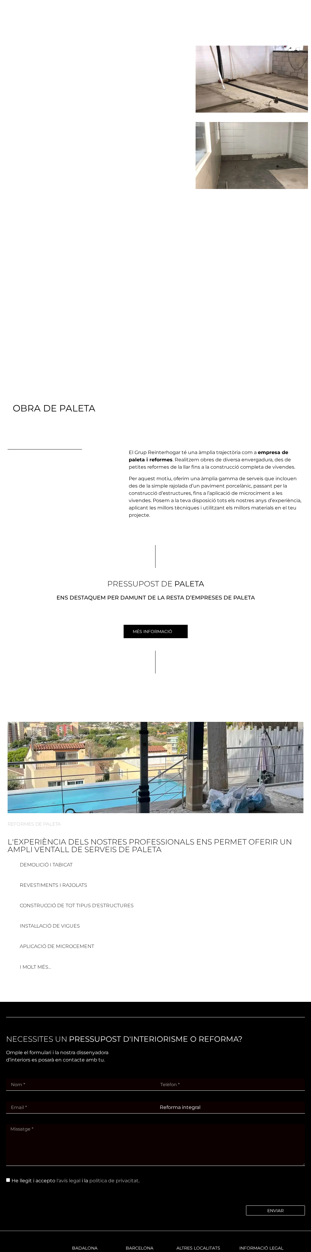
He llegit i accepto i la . (75, 1181)
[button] (279, 21)
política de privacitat (113, 1181)
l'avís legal (68, 1181)
